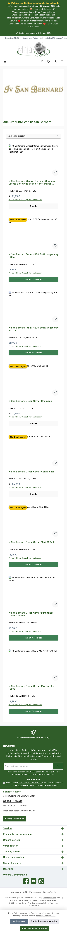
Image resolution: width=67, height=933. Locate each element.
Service (7, 828)
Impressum (16, 892)
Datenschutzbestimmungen (29, 783)
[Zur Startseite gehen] (33, 49)
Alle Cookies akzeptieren (34, 928)
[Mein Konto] (55, 61)
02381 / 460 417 (12, 801)
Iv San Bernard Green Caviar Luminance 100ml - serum (31, 614)
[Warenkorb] (62, 61)
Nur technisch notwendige (44, 921)
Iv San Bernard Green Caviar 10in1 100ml (31, 542)
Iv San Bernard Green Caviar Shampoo (30, 401)
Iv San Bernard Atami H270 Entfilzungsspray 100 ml (33, 255)
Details (33, 206)
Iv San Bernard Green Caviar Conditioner (31, 471)
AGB (20, 785)
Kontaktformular (26, 811)
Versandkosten (49, 898)
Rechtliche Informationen (17, 834)
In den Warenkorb (33, 279)
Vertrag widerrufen (14, 819)
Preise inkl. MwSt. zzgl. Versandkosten (25, 199)
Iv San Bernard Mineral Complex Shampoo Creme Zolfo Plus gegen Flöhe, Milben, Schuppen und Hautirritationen (32, 182)
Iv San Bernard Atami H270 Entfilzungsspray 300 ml (33, 329)
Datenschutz (35, 892)
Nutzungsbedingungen (44, 774)
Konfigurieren (19, 921)
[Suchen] (41, 61)
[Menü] (5, 61)
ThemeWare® (33, 905)
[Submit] (58, 766)
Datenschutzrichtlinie (21, 774)
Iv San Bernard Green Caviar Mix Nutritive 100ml (32, 687)
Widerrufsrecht (49, 892)
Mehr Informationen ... (45, 916)
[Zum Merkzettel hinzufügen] (55, 172)
